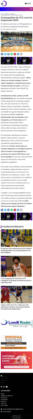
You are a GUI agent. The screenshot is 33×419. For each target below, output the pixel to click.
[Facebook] (2, 54)
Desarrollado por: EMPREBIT (16, 418)
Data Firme (4, 405)
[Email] (21, 54)
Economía (4, 399)
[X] (5, 54)
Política (3, 403)
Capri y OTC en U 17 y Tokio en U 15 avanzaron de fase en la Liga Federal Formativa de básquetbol (15, 307)
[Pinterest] (15, 54)
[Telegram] (18, 54)
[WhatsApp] (11, 54)
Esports (3, 401)
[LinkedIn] (8, 54)
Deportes (4, 397)
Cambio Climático (7, 395)
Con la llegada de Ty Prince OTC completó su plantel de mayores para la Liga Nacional (16, 280)
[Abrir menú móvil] (31, 9)
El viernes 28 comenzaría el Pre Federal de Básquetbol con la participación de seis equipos (16, 250)
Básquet (3, 231)
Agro (2, 394)
